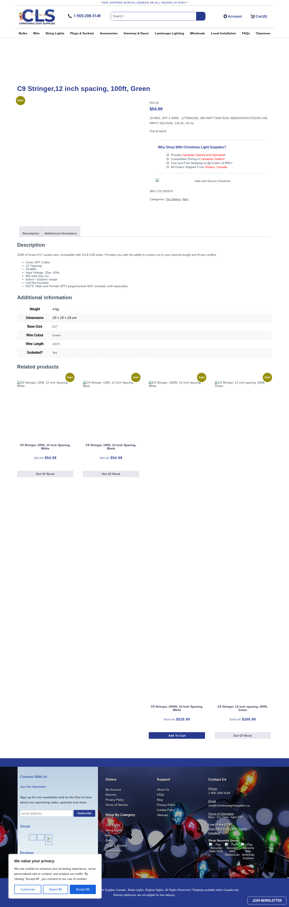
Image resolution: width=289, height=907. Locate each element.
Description (31, 233)
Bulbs (23, 33)
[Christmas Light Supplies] (37, 24)
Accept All (82, 889)
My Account (113, 789)
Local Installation (223, 33)
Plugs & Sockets (82, 33)
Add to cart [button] (177, 735)
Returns (111, 794)
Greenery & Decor (136, 33)
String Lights (54, 33)
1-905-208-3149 (219, 793)
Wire (36, 33)
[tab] (31, 232)
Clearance (263, 33)
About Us (163, 789)
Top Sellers (173, 199)
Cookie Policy (166, 810)
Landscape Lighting (169, 33)
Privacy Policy (115, 799)
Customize (28, 889)
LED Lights (113, 825)
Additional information (60, 233)
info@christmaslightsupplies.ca (229, 805)
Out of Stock (45, 474)
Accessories (109, 33)
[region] (55, 876)
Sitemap (162, 815)
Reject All (55, 889)
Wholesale (197, 33)
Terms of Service (117, 805)
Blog (160, 799)
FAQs (246, 33)
